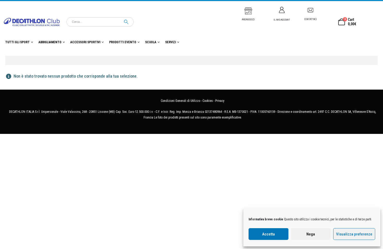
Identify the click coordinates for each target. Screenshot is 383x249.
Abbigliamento (50, 42)
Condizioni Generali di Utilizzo (180, 101)
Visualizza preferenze (354, 234)
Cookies (207, 101)
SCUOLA (150, 42)
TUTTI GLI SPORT (17, 42)
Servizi (170, 42)
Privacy (219, 101)
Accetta (268, 234)
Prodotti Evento (122, 42)
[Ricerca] (126, 21)
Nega (310, 234)
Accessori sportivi (85, 42)
